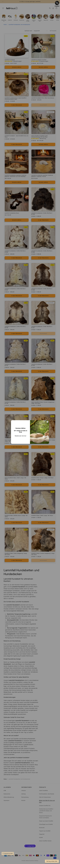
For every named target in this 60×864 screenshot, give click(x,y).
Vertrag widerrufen (51, 861)
